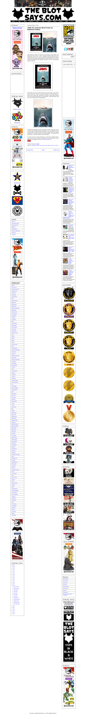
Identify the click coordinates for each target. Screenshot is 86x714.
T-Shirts (49, 21)
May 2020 (15, 593)
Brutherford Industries (15, 308)
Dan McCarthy (14, 323)
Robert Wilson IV (15, 462)
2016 (14, 579)
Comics (60, 21)
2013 (14, 574)
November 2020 (17, 602)
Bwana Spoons (14, 312)
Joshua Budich (14, 389)
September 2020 (17, 599)
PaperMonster (14, 448)
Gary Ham (13, 353)
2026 (14, 613)
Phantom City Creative (16, 454)
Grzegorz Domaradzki (16, 359)
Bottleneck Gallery (35, 145)
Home (13, 21)
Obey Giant (14, 443)
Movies (49, 145)
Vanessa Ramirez (18, 109)
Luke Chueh (14, 407)
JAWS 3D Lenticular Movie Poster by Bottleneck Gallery (40, 28)
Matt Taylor (14, 422)
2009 (14, 568)
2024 (14, 610)
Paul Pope (13, 452)
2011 (14, 571)
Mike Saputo (14, 429)
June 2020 (16, 594)
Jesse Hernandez (15, 382)
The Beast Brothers (15, 490)
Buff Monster (14, 310)
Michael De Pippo (15, 426)
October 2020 (16, 600)
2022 (14, 607)
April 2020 (15, 591)
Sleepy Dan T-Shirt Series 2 (71, 225)
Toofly (13, 502)
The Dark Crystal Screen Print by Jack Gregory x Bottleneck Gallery (71, 273)
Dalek (13, 321)
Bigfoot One (14, 302)
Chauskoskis (14, 315)
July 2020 (15, 596)
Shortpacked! (65, 592)
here (72, 604)
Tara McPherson (15, 488)
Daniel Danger (14, 327)
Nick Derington (14, 441)
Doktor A (13, 336)
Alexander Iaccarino (15, 289)
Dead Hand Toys (15, 332)
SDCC (66, 21)
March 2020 (16, 589)
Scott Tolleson (14, 473)
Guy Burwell (14, 361)
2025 (14, 612)
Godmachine (14, 357)
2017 (14, 580)
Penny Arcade (65, 588)
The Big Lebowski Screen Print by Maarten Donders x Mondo (71, 261)
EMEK (13, 340)
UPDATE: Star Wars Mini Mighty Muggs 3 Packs (71, 167)
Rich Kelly (13, 460)
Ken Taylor (13, 395)
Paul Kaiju (13, 450)
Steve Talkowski (14, 483)
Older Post (56, 150)
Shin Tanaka (18, 122)
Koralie (13, 403)
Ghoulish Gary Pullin (15, 355)
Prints (55, 21)
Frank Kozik (14, 351)
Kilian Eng (13, 399)
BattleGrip (13, 227)
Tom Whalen (14, 500)
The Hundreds (14, 492)
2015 (14, 577)
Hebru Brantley (14, 365)
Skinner (13, 481)
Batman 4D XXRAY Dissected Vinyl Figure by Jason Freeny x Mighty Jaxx (71, 250)
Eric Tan (13, 342)
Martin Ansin (14, 414)
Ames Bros (14, 293)
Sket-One (13, 479)
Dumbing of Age (66, 586)
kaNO (13, 391)
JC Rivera (13, 376)
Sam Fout (13, 467)
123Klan (13, 285)
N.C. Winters (14, 435)
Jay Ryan (13, 372)
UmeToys (13, 509)
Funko (37, 21)
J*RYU (13, 369)
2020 (14, 585)
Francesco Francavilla (16, 350)
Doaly (13, 334)
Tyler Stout (13, 507)
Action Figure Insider (15, 223)
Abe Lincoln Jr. (14, 287)
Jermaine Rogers (15, 380)
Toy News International (16, 230)
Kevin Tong (14, 397)
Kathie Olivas (14, 393)
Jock (12, 384)
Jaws (41, 145)
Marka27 (13, 410)
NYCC (72, 21)
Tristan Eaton (14, 505)
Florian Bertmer (14, 348)
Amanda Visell (14, 291)
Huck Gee (13, 367)
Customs (31, 21)
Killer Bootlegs (14, 401)
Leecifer (13, 405)
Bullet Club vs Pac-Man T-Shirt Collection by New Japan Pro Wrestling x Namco (71, 190)
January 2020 (16, 586)
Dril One (13, 338)
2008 (14, 566)
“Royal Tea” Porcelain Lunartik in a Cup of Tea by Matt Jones (71, 179)
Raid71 (13, 456)
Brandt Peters (14, 306)
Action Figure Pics (15, 225)
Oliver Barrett (14, 445)
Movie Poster (44, 145)
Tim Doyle (13, 496)
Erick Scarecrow (14, 344)
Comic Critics (65, 580)
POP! (43, 21)
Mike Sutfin (14, 431)
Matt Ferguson (14, 416)
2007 (14, 565)
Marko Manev (14, 412)
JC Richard (14, 374)
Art (31, 145)
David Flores (14, 331)
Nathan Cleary (14, 437)
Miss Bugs (13, 433)
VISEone (13, 513)
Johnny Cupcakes (15, 388)
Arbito (13, 298)
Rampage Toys (14, 458)
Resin (25, 21)
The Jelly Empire (15, 494)
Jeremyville (14, 378)
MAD (12, 408)
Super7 (13, 486)
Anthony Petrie (14, 296)
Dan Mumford (14, 325)
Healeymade (14, 363)
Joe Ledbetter (14, 386)
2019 (14, 583)
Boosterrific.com (17, 182)
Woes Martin (14, 515)
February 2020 (16, 588)
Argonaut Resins (15, 300)
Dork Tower (65, 584)
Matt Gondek (14, 418)
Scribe (13, 475)
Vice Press (56, 145)
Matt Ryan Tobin (14, 420)
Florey (13, 346)
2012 (14, 572)
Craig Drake (14, 319)
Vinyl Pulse (14, 234)
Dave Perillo (14, 329)
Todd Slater (14, 498)
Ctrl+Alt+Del (65, 582)
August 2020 (16, 597)
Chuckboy (13, 317)
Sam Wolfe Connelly (15, 469)
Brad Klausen (14, 304)
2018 (14, 582)
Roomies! (64, 590)
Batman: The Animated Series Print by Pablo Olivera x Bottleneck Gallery (71, 202)
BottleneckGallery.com (47, 139)
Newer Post (30, 150)
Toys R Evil (14, 232)
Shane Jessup (14, 477)
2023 (14, 609)
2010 (14, 569)
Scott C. (13, 471)
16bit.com (13, 221)
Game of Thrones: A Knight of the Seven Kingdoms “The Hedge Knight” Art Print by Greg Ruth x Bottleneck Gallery (68, 215)
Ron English (14, 464)
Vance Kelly (14, 511)
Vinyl (19, 21)
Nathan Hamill (14, 439)
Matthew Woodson (15, 424)
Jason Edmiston (14, 370)
